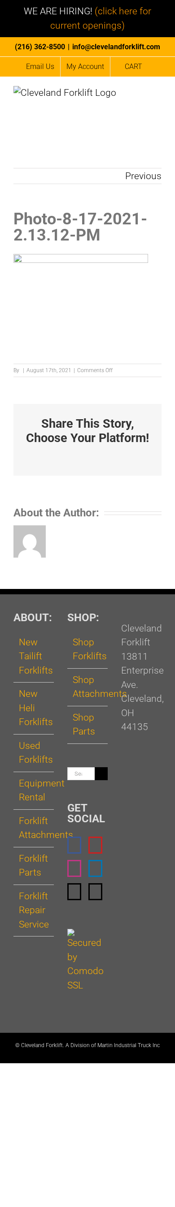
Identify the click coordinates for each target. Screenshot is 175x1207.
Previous (143, 176)
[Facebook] (74, 845)
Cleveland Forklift (42, 1045)
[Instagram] (74, 868)
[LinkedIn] (95, 868)
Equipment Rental (34, 790)
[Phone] (95, 891)
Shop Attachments (88, 687)
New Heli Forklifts (34, 707)
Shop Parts (84, 724)
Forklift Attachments (34, 828)
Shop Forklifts (88, 649)
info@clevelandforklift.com (116, 47)
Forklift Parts (33, 865)
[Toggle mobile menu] (158, 96)
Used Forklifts (34, 752)
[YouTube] (95, 845)
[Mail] (74, 891)
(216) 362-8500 (40, 47)
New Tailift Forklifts (34, 656)
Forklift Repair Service (34, 910)
